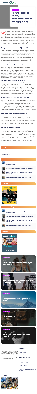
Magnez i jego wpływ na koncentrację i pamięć (28, 363)
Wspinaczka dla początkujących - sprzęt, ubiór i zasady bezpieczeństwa (18, 178)
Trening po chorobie (23, 365)
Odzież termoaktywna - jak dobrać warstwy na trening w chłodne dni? (19, 173)
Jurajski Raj (5, 349)
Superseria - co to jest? (24, 362)
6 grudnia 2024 (5, 296)
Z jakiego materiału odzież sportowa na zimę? (16, 300)
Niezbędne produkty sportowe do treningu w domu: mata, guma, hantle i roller (19, 164)
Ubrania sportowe (15, 9)
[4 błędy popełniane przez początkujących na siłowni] (9, 195)
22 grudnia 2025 (6, 278)
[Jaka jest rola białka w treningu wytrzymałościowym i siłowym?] (9, 243)
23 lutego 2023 (5, 332)
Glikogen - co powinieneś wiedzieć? (26, 372)
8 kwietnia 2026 (5, 260)
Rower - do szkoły (9, 317)
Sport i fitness (5, 149)
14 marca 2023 (5, 314)
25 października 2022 (16, 24)
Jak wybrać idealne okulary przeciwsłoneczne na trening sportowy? (22, 17)
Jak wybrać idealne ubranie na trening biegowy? (16, 336)
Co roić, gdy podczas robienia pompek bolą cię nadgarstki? (27, 370)
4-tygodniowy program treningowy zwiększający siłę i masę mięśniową (25, 360)
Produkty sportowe (6, 154)
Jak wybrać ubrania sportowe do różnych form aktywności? (19, 168)
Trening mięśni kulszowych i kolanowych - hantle (26, 368)
